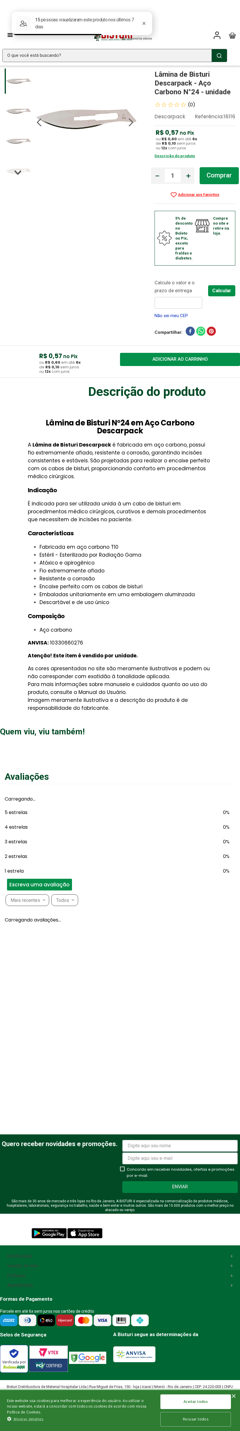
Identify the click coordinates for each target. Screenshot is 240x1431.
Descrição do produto (175, 156)
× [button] (233, 1396)
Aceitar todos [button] (196, 1401)
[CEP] (181, 294)
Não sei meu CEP (171, 315)
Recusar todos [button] (195, 1419)
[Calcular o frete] (221, 290)
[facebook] (190, 332)
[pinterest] (211, 332)
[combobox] (114, 55)
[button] (3, 805)
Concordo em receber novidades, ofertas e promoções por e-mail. (180, 1172)
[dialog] (120, 1410)
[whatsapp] (200, 332)
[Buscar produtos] (219, 55)
